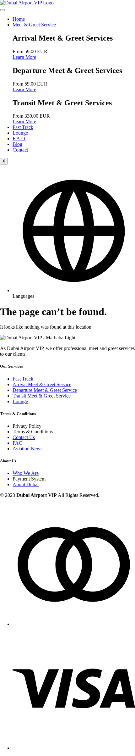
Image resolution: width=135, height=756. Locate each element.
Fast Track (23, 127)
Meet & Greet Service (34, 24)
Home (19, 19)
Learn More (24, 57)
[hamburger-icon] (2, 10)
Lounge (20, 133)
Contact (20, 150)
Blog (17, 144)
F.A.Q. (19, 138)
